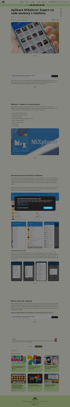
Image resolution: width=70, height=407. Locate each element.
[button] (35, 204)
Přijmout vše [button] (48, 207)
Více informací (25, 202)
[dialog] (35, 203)
